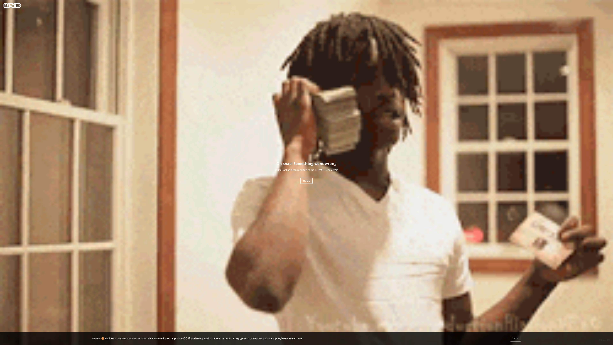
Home (306, 181)
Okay (515, 338)
